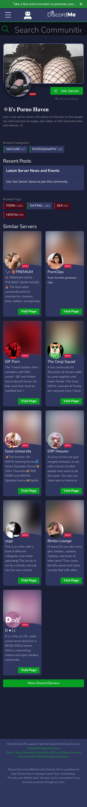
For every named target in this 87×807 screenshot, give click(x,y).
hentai (15, 215)
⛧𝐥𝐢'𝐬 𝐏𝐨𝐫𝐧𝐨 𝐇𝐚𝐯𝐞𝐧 (26, 109)
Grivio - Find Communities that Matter (28, 752)
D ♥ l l (10, 630)
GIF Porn (12, 361)
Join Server (70, 90)
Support (64, 756)
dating (40, 205)
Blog (54, 756)
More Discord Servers (43, 683)
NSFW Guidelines (39, 756)
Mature (15, 149)
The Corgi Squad (61, 361)
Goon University (18, 451)
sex (62, 205)
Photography (47, 149)
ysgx (9, 540)
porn (14, 205)
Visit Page (28, 311)
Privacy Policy (61, 752)
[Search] (5, 28)
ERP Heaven (58, 451)
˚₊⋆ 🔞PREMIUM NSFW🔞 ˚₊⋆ (19, 274)
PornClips (56, 271)
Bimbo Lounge (60, 540)
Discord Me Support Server (44, 748)
